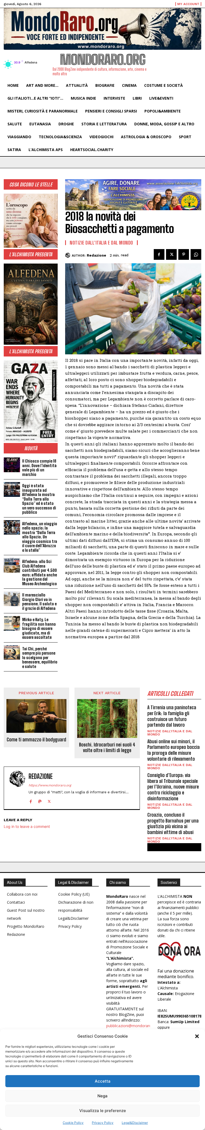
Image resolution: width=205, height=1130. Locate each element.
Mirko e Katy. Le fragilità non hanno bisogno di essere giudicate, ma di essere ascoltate (39, 628)
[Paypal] (40, 800)
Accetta (103, 1081)
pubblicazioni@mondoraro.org (132, 1025)
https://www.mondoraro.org (50, 785)
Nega (102, 1095)
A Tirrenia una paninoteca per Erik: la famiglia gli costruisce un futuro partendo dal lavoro (171, 716)
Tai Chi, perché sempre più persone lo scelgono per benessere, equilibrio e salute (39, 657)
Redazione (96, 255)
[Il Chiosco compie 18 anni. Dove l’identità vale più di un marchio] (12, 464)
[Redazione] (68, 255)
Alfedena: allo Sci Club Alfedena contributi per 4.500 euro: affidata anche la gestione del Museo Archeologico (39, 572)
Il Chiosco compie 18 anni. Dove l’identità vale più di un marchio (39, 468)
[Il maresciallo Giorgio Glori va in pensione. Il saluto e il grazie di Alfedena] (12, 598)
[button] (197, 1036)
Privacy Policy (102, 1123)
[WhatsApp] (196, 254)
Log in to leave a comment (27, 826)
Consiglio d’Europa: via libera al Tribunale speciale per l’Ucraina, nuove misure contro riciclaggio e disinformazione (173, 786)
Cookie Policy (73, 1123)
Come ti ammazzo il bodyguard (36, 739)
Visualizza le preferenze (102, 1110)
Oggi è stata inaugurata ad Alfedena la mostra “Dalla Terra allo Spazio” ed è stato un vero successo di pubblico (39, 499)
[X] (171, 254)
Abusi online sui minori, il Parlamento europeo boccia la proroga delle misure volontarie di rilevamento (173, 750)
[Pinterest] (183, 254)
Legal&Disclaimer (135, 1123)
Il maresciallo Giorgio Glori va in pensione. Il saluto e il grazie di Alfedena (39, 601)
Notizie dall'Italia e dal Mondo (101, 242)
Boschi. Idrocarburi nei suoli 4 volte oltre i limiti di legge (107, 747)
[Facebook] (159, 254)
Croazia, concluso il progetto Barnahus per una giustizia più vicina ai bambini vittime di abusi (173, 823)
